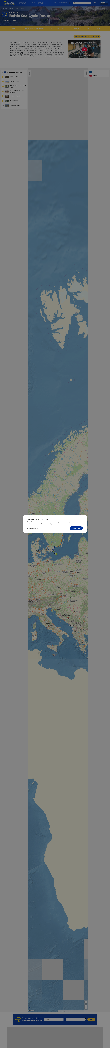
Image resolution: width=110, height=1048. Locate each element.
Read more (56, 524)
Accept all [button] (76, 528)
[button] (32, 528)
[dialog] (55, 524)
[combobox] (84, 517)
